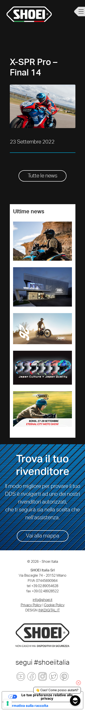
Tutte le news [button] (42, 176)
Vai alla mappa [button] (42, 536)
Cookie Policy (54, 605)
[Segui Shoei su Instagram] (42, 676)
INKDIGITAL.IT (49, 610)
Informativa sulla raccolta (26, 705)
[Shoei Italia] (42, 635)
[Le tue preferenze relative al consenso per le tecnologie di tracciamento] (7, 703)
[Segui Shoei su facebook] (31, 676)
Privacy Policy (31, 605)
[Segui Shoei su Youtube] (20, 676)
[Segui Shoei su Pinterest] (64, 676)
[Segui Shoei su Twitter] (53, 676)
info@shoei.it (42, 600)
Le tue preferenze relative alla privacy (47, 697)
